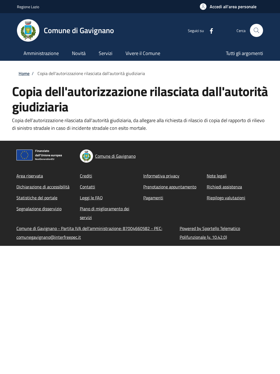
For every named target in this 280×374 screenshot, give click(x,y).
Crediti (86, 175)
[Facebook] (209, 30)
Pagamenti (153, 197)
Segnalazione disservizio (39, 208)
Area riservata (29, 175)
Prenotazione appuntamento (169, 186)
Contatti (87, 186)
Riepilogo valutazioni (226, 197)
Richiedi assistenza (224, 186)
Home (24, 73)
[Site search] (256, 30)
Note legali (217, 175)
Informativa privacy (161, 175)
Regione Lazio (28, 7)
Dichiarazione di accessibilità (42, 186)
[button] (228, 6)
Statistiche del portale (36, 197)
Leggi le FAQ (91, 197)
